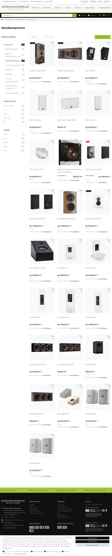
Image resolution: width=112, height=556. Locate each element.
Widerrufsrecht (61, 506)
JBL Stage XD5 (90, 414)
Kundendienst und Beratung (93, 504)
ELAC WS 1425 (62, 268)
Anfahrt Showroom (34, 511)
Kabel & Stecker (90, 8)
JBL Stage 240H (63, 414)
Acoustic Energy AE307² (66, 71)
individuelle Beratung (39, 490)
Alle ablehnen (92, 541)
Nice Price (35, 8)
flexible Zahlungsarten (67, 490)
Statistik (17, 551)
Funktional (8, 553)
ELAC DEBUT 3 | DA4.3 (37, 268)
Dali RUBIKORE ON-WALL (66, 219)
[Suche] (74, 15)
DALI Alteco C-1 (90, 71)
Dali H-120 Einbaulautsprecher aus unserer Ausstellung (69, 171)
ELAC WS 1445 (90, 268)
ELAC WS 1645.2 (63, 317)
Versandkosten (47, 81)
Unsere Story (84, 1)
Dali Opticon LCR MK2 (37, 219)
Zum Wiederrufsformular (64, 509)
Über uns (32, 506)
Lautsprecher (46, 8)
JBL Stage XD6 (34, 463)
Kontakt (100, 1)
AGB (58, 513)
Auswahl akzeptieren (92, 545)
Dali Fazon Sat (90, 120)
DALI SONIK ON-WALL (93, 219)
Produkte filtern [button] (103, 37)
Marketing (27, 551)
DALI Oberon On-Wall (93, 169)
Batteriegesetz (33, 509)
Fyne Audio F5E (91, 364)
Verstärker (57, 8)
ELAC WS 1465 (34, 317)
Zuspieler (68, 8)
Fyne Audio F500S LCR (37, 364)
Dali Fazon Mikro (35, 120)
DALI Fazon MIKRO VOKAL (67, 120)
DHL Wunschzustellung (54, 551)
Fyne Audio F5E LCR (36, 414)
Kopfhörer (78, 8)
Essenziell (8, 551)
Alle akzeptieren (92, 538)
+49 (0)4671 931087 (48, 1)
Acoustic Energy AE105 (37, 71)
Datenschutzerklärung (35, 513)
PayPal (67, 551)
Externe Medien (38, 551)
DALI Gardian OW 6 (36, 169)
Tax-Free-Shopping (62, 517)
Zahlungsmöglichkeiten (64, 511)
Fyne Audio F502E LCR (65, 364)
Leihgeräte (93, 1)
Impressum (107, 1)
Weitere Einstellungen (19, 553)
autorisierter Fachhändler (97, 490)
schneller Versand (10, 490)
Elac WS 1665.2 (90, 317)
